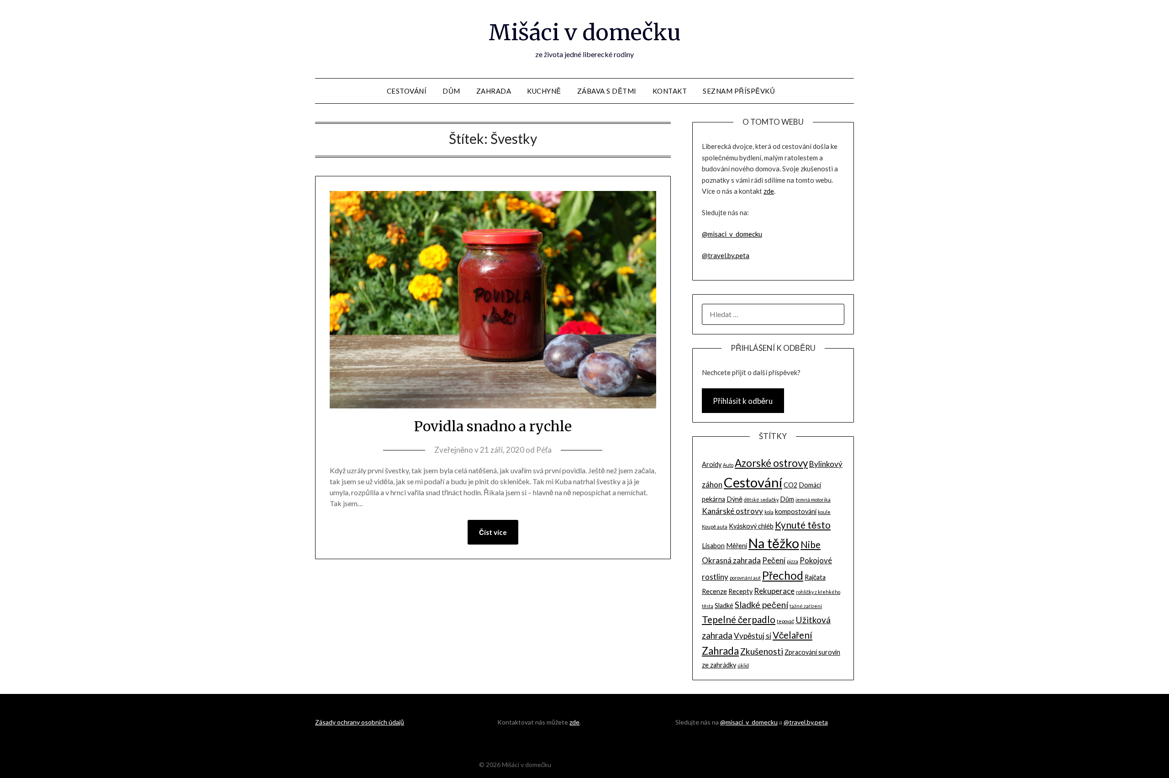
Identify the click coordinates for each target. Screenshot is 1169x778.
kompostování (795, 511)
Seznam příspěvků (739, 91)
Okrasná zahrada (731, 560)
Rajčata (815, 577)
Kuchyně (544, 91)
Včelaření (792, 634)
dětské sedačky (761, 500)
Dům (451, 91)
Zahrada (493, 91)
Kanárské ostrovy (732, 511)
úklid (743, 665)
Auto (728, 465)
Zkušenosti (761, 651)
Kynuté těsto (803, 524)
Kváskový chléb (751, 526)
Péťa (544, 450)
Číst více (493, 532)
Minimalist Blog (613, 764)
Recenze (714, 591)
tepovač (785, 621)
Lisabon (713, 546)
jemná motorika (813, 500)
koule (824, 512)
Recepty (740, 591)
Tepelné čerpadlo (738, 619)
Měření (736, 546)
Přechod (782, 575)
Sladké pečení (761, 604)
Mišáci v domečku (585, 32)
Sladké (724, 605)
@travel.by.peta (725, 255)
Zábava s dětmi (607, 91)
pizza (792, 561)
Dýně (734, 499)
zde (769, 191)
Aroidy (711, 464)
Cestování (407, 91)
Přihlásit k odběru (743, 401)
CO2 (790, 485)
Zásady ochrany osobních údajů (359, 722)
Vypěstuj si (752, 635)
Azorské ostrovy (771, 463)
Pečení (773, 560)
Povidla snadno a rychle (493, 426)
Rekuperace (774, 591)
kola (769, 512)
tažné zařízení (806, 606)
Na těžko (773, 543)
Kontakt (670, 91)
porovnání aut (745, 578)
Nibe (810, 544)
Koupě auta (714, 526)
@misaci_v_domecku (732, 234)
